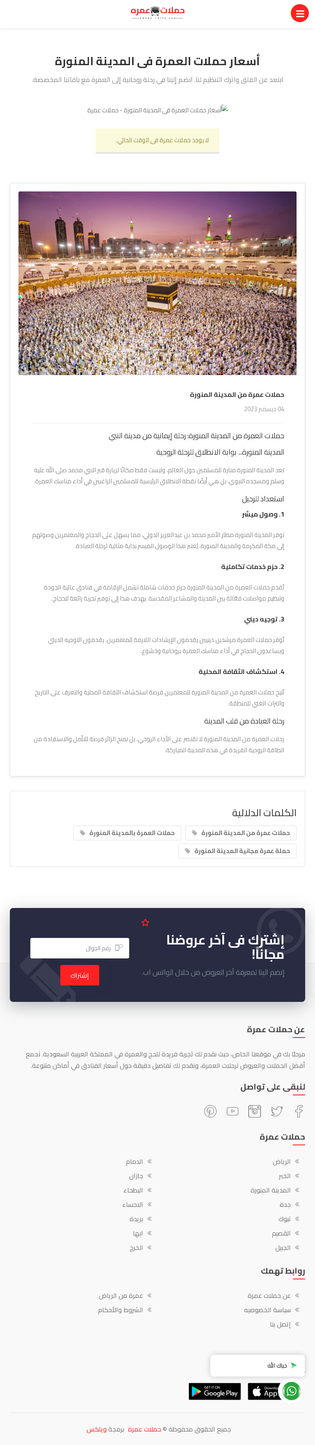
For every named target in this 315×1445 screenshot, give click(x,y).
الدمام (134, 1162)
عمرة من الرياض (121, 1296)
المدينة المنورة (271, 1191)
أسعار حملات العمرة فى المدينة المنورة (157, 61)
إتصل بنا (280, 1325)
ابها (138, 1234)
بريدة (136, 1219)
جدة (285, 1205)
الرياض (282, 1162)
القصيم (281, 1234)
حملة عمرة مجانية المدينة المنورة (242, 851)
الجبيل (283, 1248)
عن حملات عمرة (269, 1296)
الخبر (285, 1176)
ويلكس (97, 1429)
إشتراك (80, 975)
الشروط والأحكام (120, 1310)
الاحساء (132, 1205)
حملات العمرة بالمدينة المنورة (132, 833)
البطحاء (133, 1191)
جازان (136, 1176)
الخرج (136, 1248)
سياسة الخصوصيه (267, 1310)
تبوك (284, 1219)
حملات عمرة (144, 1429)
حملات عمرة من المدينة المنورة (245, 833)
